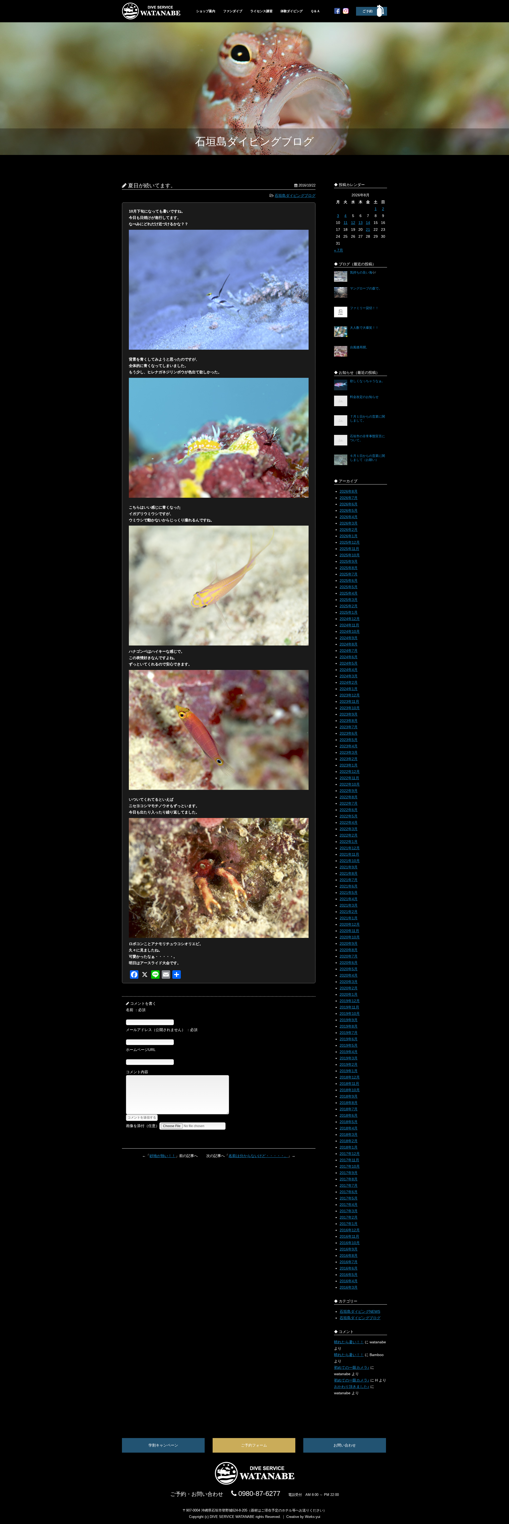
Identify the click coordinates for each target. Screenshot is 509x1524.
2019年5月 (349, 1045)
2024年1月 (349, 689)
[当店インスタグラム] (346, 12)
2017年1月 (349, 1224)
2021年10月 (350, 861)
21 (368, 229)
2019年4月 (349, 1052)
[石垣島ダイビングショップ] (151, 18)
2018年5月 (349, 1122)
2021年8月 (349, 873)
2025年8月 (349, 568)
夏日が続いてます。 (152, 185)
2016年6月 (349, 1268)
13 (360, 222)
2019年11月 (349, 1007)
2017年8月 (349, 1179)
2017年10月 (350, 1166)
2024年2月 (349, 682)
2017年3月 (349, 1211)
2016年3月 (349, 1287)
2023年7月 (349, 727)
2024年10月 (350, 631)
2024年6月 (349, 657)
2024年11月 (349, 625)
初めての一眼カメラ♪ (351, 1367)
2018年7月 (349, 1109)
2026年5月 (349, 510)
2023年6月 (349, 733)
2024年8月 (349, 644)
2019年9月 (349, 1020)
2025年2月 (349, 606)
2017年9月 (349, 1173)
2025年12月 (350, 542)
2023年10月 (350, 708)
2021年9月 (349, 867)
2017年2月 (349, 1217)
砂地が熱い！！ (162, 1156)
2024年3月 (349, 676)
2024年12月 (350, 619)
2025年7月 (349, 574)
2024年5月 (349, 663)
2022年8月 (349, 797)
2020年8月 (349, 950)
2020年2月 (349, 988)
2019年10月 (350, 1013)
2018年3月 (349, 1134)
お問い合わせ (345, 1445)
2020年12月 (350, 924)
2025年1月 (349, 612)
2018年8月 (349, 1103)
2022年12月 (350, 771)
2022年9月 (349, 791)
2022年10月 (350, 784)
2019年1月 (349, 1071)
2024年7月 (349, 650)
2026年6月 (349, 504)
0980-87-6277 (258, 1493)
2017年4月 (349, 1204)
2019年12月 (350, 1001)
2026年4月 (349, 517)
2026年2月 (349, 529)
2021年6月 (349, 886)
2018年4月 (349, 1128)
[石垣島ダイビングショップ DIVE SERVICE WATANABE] (254, 1483)
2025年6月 (349, 580)
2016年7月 (349, 1262)
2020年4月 (349, 975)
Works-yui (312, 1517)
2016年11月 (349, 1236)
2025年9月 (349, 561)
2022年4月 (349, 822)
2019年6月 (349, 1039)
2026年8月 (349, 491)
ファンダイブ (232, 11)
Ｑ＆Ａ (315, 11)
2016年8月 (349, 1255)
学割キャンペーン (163, 1445)
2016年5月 (349, 1274)
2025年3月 (349, 600)
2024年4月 (349, 670)
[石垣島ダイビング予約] (371, 15)
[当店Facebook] (337, 12)
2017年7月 (349, 1185)
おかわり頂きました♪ (351, 1386)
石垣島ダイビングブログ (295, 195)
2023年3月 (349, 752)
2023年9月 (349, 714)
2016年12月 (350, 1230)
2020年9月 (349, 943)
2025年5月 (349, 587)
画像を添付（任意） (142, 1126)
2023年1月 (349, 765)
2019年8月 (349, 1026)
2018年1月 (349, 1147)
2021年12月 (350, 848)
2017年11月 (349, 1160)
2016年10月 (350, 1243)
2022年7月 (349, 803)
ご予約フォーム (254, 1445)
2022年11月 (349, 778)
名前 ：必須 (136, 1010)
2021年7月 (349, 880)
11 (346, 222)
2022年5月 (349, 816)
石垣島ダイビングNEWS (360, 1311)
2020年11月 (349, 931)
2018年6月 (349, 1115)
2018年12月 (350, 1077)
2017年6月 (349, 1192)
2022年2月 (349, 835)
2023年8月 (349, 720)
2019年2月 (349, 1064)
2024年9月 (349, 638)
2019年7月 (349, 1033)
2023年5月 (349, 740)
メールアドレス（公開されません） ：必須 (162, 1030)
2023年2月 (349, 759)
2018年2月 (349, 1141)
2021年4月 (349, 899)
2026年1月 (349, 536)
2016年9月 (349, 1249)
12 (353, 222)
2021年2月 (349, 912)
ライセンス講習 (261, 11)
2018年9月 (349, 1096)
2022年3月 (349, 829)
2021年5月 (349, 892)
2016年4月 (349, 1281)
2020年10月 (350, 937)
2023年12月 (350, 695)
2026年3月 (349, 523)
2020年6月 (349, 962)
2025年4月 (349, 593)
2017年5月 (349, 1198)
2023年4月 (349, 746)
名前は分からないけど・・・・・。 (258, 1156)
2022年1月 (349, 841)
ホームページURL (141, 1049)
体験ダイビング (291, 11)
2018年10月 (350, 1090)
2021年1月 (349, 918)
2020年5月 (349, 969)
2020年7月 (349, 956)
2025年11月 (349, 549)
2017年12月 (350, 1153)
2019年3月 (349, 1058)
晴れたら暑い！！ (349, 1342)
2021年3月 (349, 905)
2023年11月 (349, 701)
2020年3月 (349, 982)
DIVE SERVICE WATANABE (232, 1517)
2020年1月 (349, 994)
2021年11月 (349, 854)
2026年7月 (349, 498)
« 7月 (338, 250)
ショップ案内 (205, 11)
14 (368, 222)
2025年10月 (350, 555)
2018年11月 (349, 1083)
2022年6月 (349, 810)
